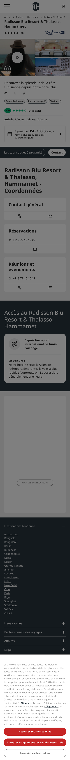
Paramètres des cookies (35, 753)
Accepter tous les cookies (35, 731)
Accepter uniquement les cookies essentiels (35, 742)
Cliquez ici (26, 703)
